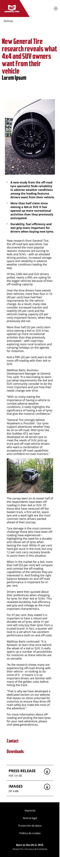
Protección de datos (30, 825)
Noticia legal (30, 818)
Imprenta (30, 810)
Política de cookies (30, 833)
